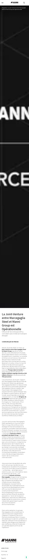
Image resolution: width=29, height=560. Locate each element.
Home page (4, 551)
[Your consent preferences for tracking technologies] (26, 557)
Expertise (3, 554)
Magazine (4, 7)
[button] (2, 3)
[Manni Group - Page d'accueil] (14, 3)
